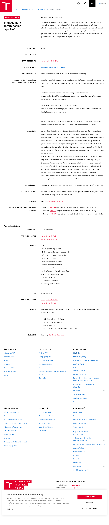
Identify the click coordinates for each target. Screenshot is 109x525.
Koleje (6, 360)
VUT (16, 9)
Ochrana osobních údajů (82, 438)
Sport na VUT (9, 368)
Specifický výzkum (10, 446)
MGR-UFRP (53, 214)
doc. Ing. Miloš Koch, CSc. (49, 61)
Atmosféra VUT (9, 353)
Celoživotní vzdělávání (46, 368)
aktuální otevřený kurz (56, 201)
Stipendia (76, 387)
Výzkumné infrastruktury (13, 427)
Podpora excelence (11, 416)
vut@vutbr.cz (77, 488)
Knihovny (79, 391)
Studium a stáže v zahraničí (83, 381)
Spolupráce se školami (47, 420)
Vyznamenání (78, 427)
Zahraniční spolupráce (47, 416)
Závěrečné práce (79, 364)
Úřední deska (78, 434)
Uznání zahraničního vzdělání (83, 384)
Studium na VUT (27, 9)
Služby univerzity (45, 423)
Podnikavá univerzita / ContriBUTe (85, 420)
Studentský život (10, 372)
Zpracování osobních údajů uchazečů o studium (52, 373)
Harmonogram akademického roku (85, 360)
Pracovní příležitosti (83, 440)
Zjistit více (10, 509)
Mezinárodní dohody (46, 427)
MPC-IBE (53, 208)
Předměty (41, 9)
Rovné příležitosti (79, 448)
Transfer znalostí (10, 431)
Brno (6, 375)
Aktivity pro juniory (45, 364)
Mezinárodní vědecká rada (13, 420)
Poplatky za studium (80, 374)
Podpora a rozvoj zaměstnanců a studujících (89, 444)
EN (92, 3)
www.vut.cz (76, 485)
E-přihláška (43, 378)
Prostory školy (9, 357)
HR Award (76, 455)
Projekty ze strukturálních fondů (15, 442)
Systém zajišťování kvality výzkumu (16, 423)
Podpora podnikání (80, 402)
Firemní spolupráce (45, 412)
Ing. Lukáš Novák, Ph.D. (48, 236)
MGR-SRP (53, 211)
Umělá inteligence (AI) (81, 470)
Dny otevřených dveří (46, 360)
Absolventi (79, 466)
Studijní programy (45, 357)
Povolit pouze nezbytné (89, 508)
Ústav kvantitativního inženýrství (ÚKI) (54, 67)
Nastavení (89, 502)
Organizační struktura (81, 432)
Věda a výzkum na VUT (12, 412)
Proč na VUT (43, 353)
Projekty (7, 438)
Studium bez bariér (80, 398)
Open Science (9, 434)
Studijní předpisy (79, 370)
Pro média (77, 463)
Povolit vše (90, 497)
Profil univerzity (78, 412)
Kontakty (76, 459)
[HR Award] (58, 520)
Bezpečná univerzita (80, 423)
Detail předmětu (56, 9)
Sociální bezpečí (78, 394)
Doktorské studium (80, 368)
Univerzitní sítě (44, 431)
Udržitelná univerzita (80, 416)
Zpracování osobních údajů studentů (86, 378)
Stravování (8, 364)
